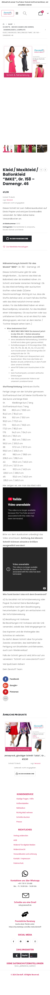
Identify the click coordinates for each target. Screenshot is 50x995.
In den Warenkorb (19, 238)
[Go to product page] (25, 736)
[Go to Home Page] (3, 24)
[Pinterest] (20, 941)
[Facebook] (13, 941)
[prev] (41, 170)
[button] (25, 13)
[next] (45, 170)
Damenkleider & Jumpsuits (24, 227)
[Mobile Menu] (18, 13)
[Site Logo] (7, 13)
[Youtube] (28, 941)
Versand (10, 200)
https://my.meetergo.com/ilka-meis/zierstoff (25, 927)
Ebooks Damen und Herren (13, 230)
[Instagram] (35, 941)
